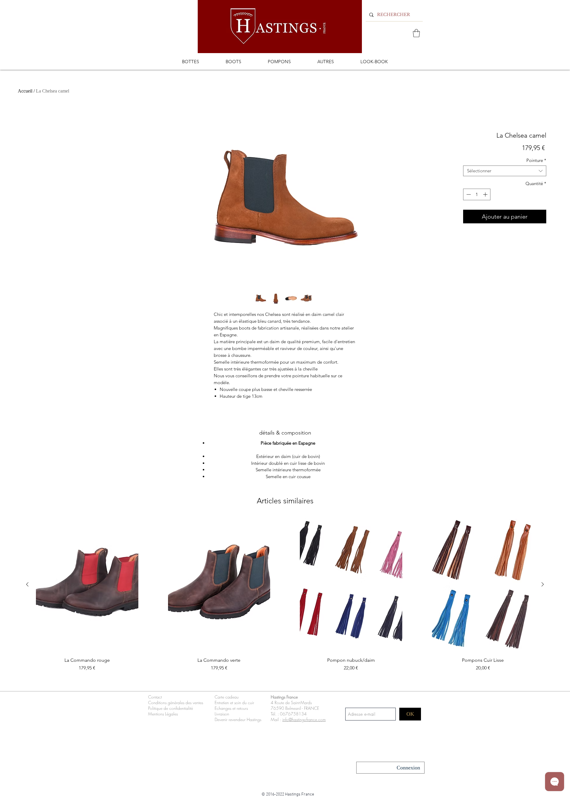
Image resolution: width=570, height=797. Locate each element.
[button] (416, 33)
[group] (285, 601)
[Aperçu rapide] (87, 584)
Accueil (25, 90)
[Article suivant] (542, 584)
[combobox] (504, 171)
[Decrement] (468, 194)
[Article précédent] (27, 584)
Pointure (536, 160)
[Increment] (486, 194)
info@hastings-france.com (304, 719)
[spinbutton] (477, 194)
